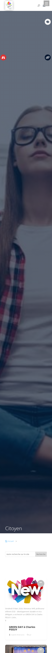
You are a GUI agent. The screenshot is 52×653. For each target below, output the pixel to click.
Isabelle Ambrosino (17, 635)
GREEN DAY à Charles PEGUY (22, 628)
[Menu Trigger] (46, 3)
